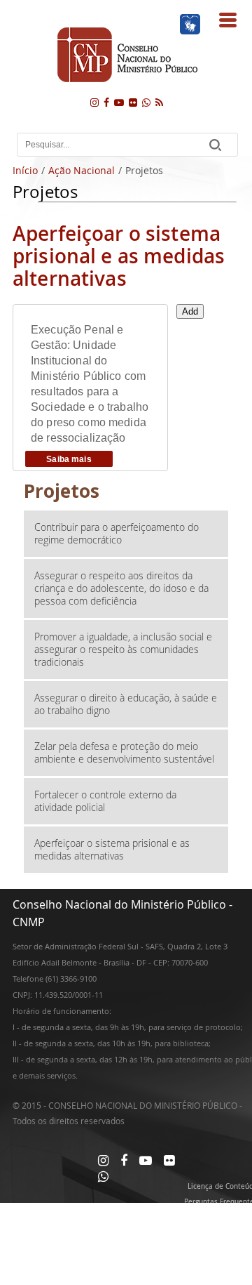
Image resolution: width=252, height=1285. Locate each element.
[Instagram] (94, 102)
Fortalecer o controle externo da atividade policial (105, 801)
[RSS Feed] (159, 102)
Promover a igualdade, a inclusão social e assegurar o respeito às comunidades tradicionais (123, 649)
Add (190, 311)
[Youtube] (119, 102)
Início (25, 170)
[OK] (215, 145)
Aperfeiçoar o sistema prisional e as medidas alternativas (112, 849)
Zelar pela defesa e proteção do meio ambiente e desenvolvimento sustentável (124, 752)
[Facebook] (106, 102)
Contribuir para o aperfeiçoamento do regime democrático (116, 533)
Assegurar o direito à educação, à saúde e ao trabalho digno (125, 704)
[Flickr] (133, 102)
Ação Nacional (81, 170)
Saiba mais (68, 459)
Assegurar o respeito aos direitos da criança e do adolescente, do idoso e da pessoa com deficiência (121, 588)
